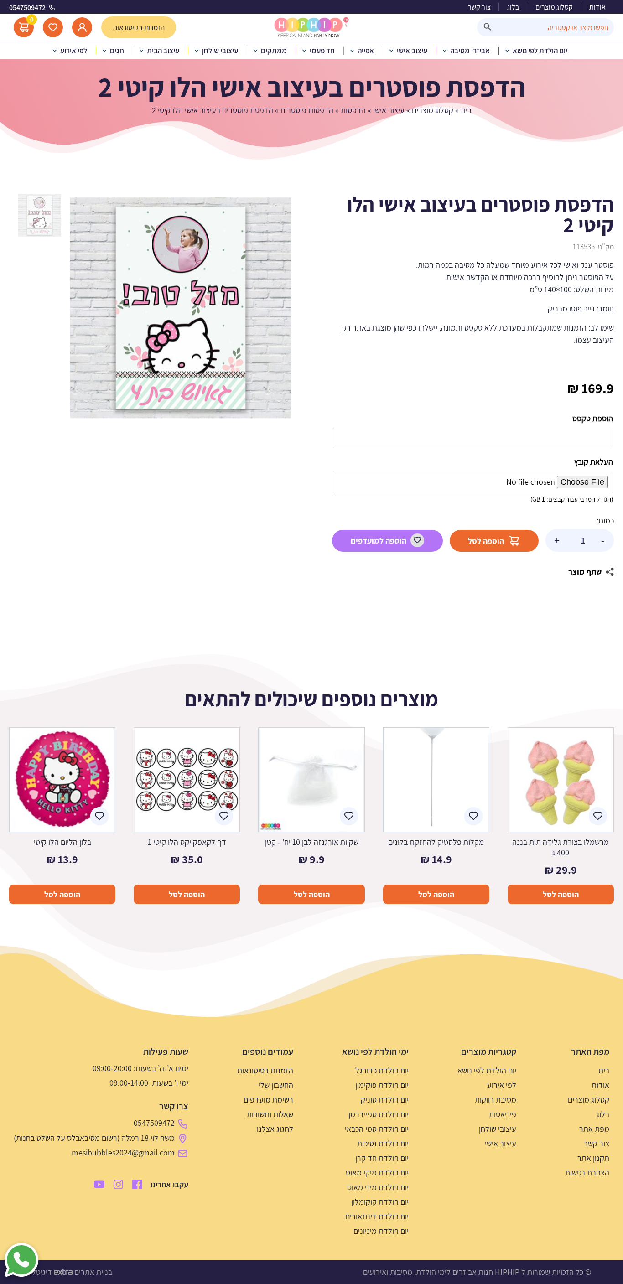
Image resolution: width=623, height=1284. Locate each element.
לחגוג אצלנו (275, 1129)
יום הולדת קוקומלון (380, 1201)
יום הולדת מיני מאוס (378, 1187)
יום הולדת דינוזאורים (377, 1216)
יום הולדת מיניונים (381, 1231)
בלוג (513, 7)
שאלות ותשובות (270, 1114)
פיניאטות (502, 1114)
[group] (180, 308)
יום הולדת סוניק (385, 1099)
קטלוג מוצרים (554, 7)
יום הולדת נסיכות (383, 1143)
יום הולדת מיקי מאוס (377, 1172)
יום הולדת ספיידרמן (378, 1114)
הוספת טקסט (592, 418)
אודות (597, 7)
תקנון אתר (593, 1158)
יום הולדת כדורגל (382, 1070)
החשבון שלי (276, 1085)
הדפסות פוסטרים (306, 110)
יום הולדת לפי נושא (486, 1070)
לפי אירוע (501, 1085)
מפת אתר (594, 1129)
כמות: (605, 520)
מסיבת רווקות (495, 1099)
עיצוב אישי (389, 110)
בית (466, 110)
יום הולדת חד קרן (382, 1158)
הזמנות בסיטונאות (265, 1070)
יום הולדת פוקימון (382, 1085)
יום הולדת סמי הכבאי (377, 1129)
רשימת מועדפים (268, 1099)
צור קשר (479, 7)
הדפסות (353, 110)
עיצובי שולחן (497, 1129)
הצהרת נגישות (587, 1172)
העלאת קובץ (593, 461)
